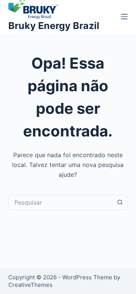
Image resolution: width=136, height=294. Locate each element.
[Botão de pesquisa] (120, 202)
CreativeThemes (30, 284)
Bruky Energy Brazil (53, 25)
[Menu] (124, 16)
